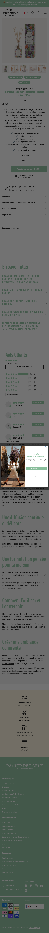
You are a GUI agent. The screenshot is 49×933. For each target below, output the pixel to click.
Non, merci (36, 472)
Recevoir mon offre (36, 469)
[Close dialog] (46, 447)
